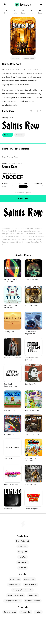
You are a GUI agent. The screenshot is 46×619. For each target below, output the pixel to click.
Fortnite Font (22, 546)
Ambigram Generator (32, 601)
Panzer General (14, 585)
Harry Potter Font (22, 541)
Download (15, 58)
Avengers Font (22, 562)
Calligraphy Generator (12, 601)
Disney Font (22, 552)
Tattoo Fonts (32, 595)
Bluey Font (22, 568)
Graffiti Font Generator (15, 595)
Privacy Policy (26, 612)
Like (40, 111)
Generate (19, 135)
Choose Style (7, 173)
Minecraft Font (29, 579)
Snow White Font (30, 585)
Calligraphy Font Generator (22, 590)
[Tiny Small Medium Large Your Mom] (7, 185)
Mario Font (22, 557)
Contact (38, 612)
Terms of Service (10, 612)
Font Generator (29, 58)
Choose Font (6, 163)
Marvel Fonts (15, 579)
